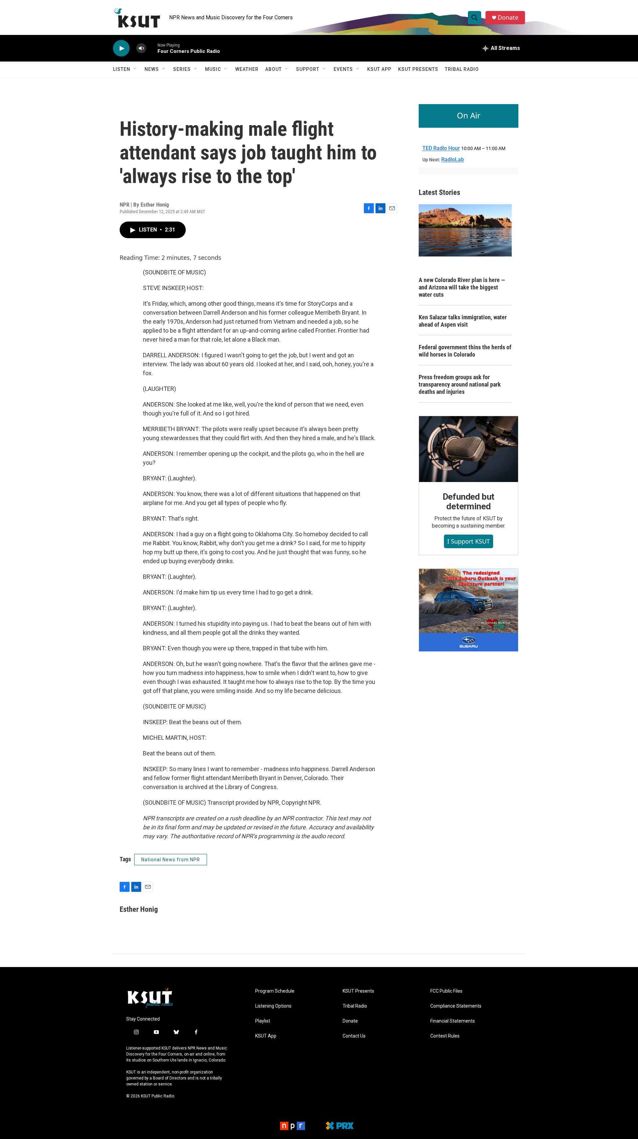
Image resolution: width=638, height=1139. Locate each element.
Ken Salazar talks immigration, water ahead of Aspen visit (463, 321)
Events (343, 69)
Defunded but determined (469, 502)
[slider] (152, 48)
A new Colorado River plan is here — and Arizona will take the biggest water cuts (462, 287)
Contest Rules (445, 1036)
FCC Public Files (446, 991)
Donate (508, 17)
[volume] (141, 48)
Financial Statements (452, 1021)
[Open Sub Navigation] (135, 69)
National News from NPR (170, 859)
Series (182, 69)
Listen (121, 69)
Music (213, 69)
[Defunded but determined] (468, 449)
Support (307, 69)
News (152, 69)
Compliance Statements (455, 1006)
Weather (247, 69)
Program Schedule (274, 991)
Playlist (262, 1021)
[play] (121, 48)
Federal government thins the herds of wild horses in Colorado (465, 351)
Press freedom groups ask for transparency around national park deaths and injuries (460, 384)
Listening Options (273, 1006)
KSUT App (379, 69)
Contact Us (354, 1036)
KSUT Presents (418, 69)
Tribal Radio (462, 69)
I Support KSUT (468, 541)
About (273, 69)
